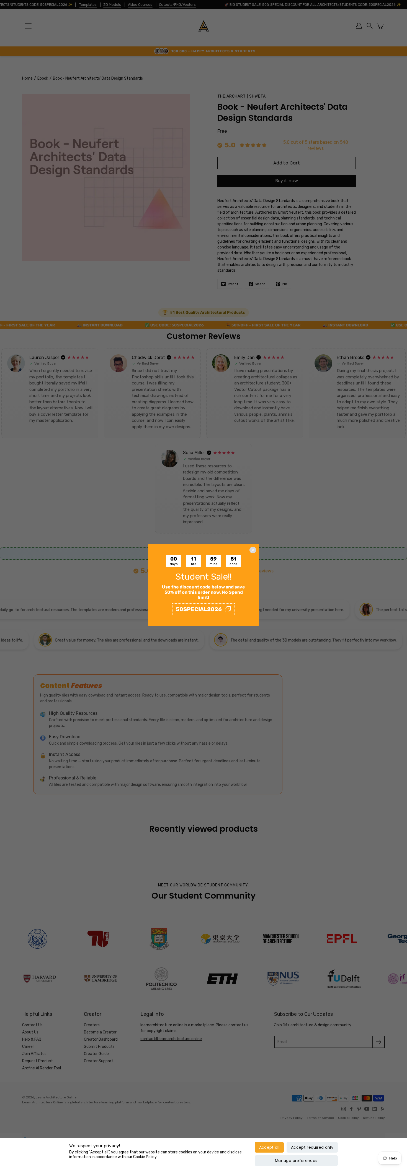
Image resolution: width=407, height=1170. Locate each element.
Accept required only (312, 1147)
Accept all (269, 1147)
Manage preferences (296, 1160)
